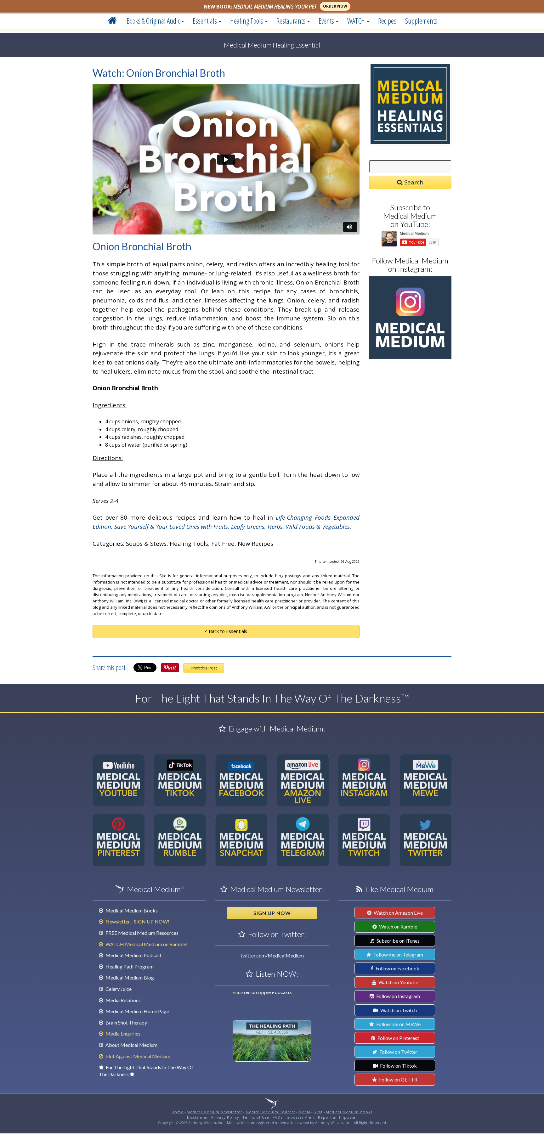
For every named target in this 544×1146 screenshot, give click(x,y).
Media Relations (123, 1000)
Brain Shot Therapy (126, 1022)
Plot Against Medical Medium (137, 1056)
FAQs (277, 1117)
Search (413, 182)
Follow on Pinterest (398, 1038)
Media (304, 1111)
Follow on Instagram (397, 996)
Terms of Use (256, 1117)
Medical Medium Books (131, 910)
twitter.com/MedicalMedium (272, 955)
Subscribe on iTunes (398, 941)
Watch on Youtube (397, 982)
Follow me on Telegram (397, 954)
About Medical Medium (131, 1045)
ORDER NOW (335, 6)
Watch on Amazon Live (398, 913)
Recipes (387, 21)
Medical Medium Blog (129, 977)
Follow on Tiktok (398, 1066)
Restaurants (291, 21)
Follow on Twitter (397, 1052)
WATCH (356, 21)
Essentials (205, 21)
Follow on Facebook (397, 968)
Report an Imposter (337, 1117)
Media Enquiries (122, 1033)
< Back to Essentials (226, 631)
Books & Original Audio (154, 21)
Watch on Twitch (398, 1010)
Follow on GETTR (397, 1079)
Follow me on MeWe (398, 1024)
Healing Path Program (129, 966)
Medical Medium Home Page (137, 1011)
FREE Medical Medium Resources (141, 933)
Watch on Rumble (397, 926)
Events (327, 21)
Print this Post (204, 668)
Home (178, 1111)
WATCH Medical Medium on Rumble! (146, 944)
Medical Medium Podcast (133, 955)
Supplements (421, 21)
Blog (318, 1111)
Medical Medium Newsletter (214, 1111)
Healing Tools (247, 21)
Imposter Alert (300, 1117)
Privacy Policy (225, 1117)
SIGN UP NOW (272, 913)
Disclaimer (197, 1117)
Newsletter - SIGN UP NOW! (137, 921)
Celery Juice (118, 989)
